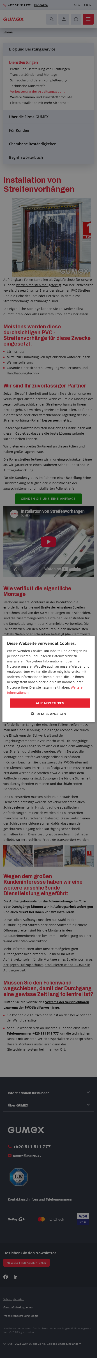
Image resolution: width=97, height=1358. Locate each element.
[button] (48, 713)
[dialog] (48, 679)
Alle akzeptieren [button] (50, 703)
